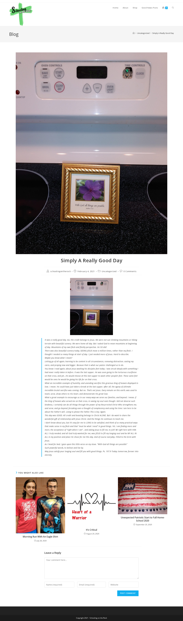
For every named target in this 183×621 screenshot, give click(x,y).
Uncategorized (109, 271)
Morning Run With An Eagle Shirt (40, 536)
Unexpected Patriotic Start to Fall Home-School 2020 (143, 519)
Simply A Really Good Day (163, 33)
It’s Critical (91, 529)
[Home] (134, 33)
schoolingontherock (60, 271)
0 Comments (130, 271)
